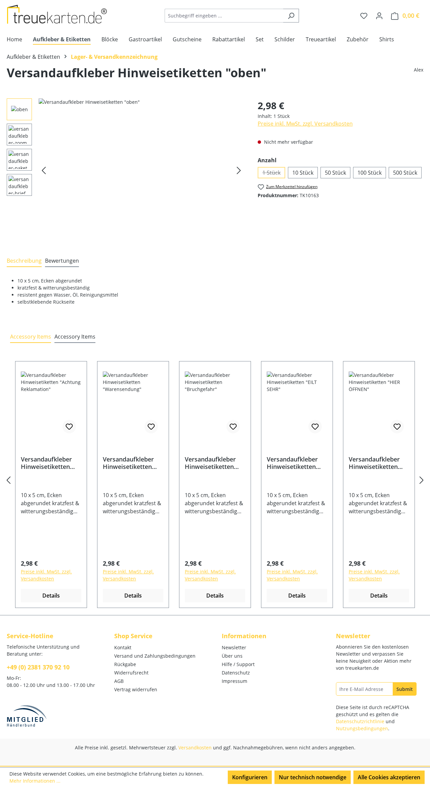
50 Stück (335, 172)
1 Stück (273, 173)
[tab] (24, 261)
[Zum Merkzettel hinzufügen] (69, 426)
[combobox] (224, 16)
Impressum (234, 681)
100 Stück (369, 172)
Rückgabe (125, 664)
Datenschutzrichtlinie (360, 721)
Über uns (232, 656)
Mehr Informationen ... (34, 781)
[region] (125, 170)
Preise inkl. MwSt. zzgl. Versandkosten (305, 123)
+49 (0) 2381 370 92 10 (38, 667)
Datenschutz (236, 672)
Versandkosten (195, 747)
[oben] (141, 170)
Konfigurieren (249, 777)
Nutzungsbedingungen (362, 728)
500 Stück (405, 172)
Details (51, 595)
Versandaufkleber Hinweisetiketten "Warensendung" (128, 462)
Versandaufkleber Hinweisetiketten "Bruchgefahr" (210, 462)
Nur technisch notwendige (312, 777)
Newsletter (234, 647)
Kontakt (122, 647)
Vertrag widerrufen (135, 689)
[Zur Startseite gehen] (57, 14)
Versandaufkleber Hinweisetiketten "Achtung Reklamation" (46, 462)
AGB (119, 681)
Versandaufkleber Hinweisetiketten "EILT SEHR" (292, 462)
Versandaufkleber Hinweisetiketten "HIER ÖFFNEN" (374, 462)
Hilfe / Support (238, 664)
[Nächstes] (239, 170)
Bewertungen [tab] (62, 260)
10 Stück (302, 172)
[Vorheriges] (44, 170)
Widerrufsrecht (131, 672)
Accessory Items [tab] (30, 336)
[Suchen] (291, 16)
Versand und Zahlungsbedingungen (155, 656)
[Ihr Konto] (379, 15)
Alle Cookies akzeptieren (389, 777)
